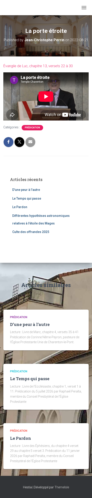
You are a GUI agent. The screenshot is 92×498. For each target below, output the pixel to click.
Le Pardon (19, 207)
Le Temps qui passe (26, 198)
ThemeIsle (61, 487)
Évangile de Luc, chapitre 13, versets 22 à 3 (37, 66)
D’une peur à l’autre (26, 190)
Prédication (32, 127)
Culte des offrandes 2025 (30, 232)
